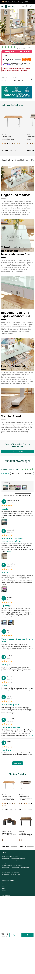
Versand (4, 888)
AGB (3, 886)
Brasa (29, 134)
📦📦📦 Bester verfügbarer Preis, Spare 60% (14, 2)
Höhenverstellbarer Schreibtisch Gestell (11, 874)
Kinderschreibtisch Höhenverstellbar (10, 872)
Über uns (4, 883)
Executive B (6, 831)
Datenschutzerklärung (7, 895)
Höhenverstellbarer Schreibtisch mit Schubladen (13, 858)
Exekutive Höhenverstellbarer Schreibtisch (12, 860)
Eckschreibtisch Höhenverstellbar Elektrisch (12, 865)
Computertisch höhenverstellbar (9, 870)
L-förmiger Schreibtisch (7, 863)
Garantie (4, 890)
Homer (21, 831)
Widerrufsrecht (5, 893)
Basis (4, 134)
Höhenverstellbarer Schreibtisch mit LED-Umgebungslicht (15, 867)
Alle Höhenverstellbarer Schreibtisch (10, 856)
